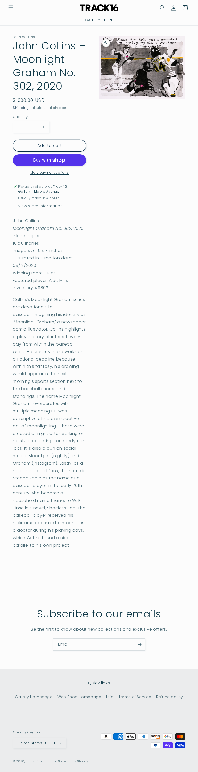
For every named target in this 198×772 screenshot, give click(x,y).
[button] (10, 7)
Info (109, 696)
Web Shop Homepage (79, 696)
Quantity (20, 116)
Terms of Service (135, 696)
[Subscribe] (139, 644)
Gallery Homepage (34, 696)
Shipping (21, 107)
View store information (40, 206)
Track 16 (32, 761)
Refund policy (169, 696)
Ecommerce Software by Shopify (64, 761)
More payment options (49, 172)
